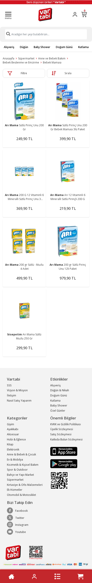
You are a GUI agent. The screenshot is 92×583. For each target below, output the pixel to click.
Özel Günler (57, 411)
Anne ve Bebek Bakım (51, 58)
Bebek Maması (52, 62)
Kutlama (83, 47)
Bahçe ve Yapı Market (20, 475)
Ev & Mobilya (15, 459)
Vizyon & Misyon (17, 390)
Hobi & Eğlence (16, 439)
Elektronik (13, 449)
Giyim (10, 424)
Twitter (19, 518)
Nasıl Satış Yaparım (19, 400)
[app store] (63, 451)
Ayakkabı (12, 429)
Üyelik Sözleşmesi (61, 429)
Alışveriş (9, 47)
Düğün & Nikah (59, 390)
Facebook (21, 511)
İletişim (11, 395)
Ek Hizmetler (14, 490)
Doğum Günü (64, 47)
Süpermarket (26, 58)
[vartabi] (45, 14)
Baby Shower (42, 47)
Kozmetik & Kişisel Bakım (22, 465)
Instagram (21, 525)
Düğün (24, 47)
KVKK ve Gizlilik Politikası (65, 424)
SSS (9, 385)
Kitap (10, 444)
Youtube (20, 532)
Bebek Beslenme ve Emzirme (21, 62)
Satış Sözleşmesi (60, 434)
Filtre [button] (24, 73)
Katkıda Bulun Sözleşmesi (66, 439)
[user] (75, 14)
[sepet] (80, 576)
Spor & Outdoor (17, 469)
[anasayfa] (11, 576)
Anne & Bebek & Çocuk (21, 454)
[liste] (57, 576)
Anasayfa (8, 58)
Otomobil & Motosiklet (21, 495)
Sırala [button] (68, 73)
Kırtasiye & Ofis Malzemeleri (25, 485)
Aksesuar (13, 434)
